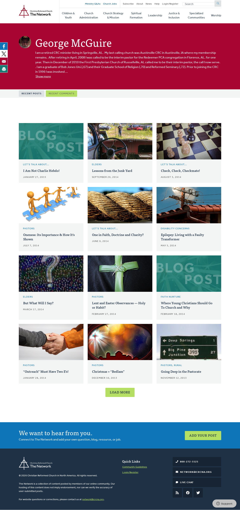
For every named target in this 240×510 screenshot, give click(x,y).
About (139, 4)
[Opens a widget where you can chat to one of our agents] (224, 503)
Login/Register (170, 4)
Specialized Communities (196, 15)
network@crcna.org (93, 499)
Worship (216, 15)
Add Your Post (203, 435)
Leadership (155, 15)
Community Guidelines (134, 467)
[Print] (4, 69)
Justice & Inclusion (174, 15)
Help (157, 4)
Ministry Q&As (92, 4)
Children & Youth (68, 15)
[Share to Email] (4, 61)
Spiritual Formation (136, 15)
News (149, 4)
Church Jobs (110, 4)
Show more (43, 76)
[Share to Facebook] (4, 46)
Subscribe (128, 4)
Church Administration (88, 15)
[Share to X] (4, 54)
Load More (120, 392)
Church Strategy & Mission (113, 15)
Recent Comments (61, 93)
